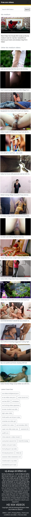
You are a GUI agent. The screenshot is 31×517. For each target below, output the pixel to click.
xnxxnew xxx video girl (9, 421)
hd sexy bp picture (8, 453)
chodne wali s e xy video (9, 461)
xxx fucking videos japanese (10, 405)
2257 (9, 513)
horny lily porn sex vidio (9, 449)
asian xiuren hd (23, 397)
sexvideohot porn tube (9, 465)
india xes (18, 453)
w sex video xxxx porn (9, 397)
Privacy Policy (16, 513)
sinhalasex (15, 401)
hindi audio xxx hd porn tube (11, 417)
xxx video (14, 515)
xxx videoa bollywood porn (10, 393)
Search (27, 9)
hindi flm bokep (23, 441)
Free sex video (22, 515)
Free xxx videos (7, 2)
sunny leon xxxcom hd (9, 441)
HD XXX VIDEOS (15, 504)
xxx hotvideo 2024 (22, 425)
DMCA (4, 513)
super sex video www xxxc (10, 429)
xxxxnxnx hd (24, 429)
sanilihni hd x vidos (8, 425)
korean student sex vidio (9, 409)
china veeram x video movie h (11, 437)
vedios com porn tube (9, 445)
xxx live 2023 (6, 401)
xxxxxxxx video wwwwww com (11, 457)
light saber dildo (7, 413)
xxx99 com (5, 433)
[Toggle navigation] (27, 2)
